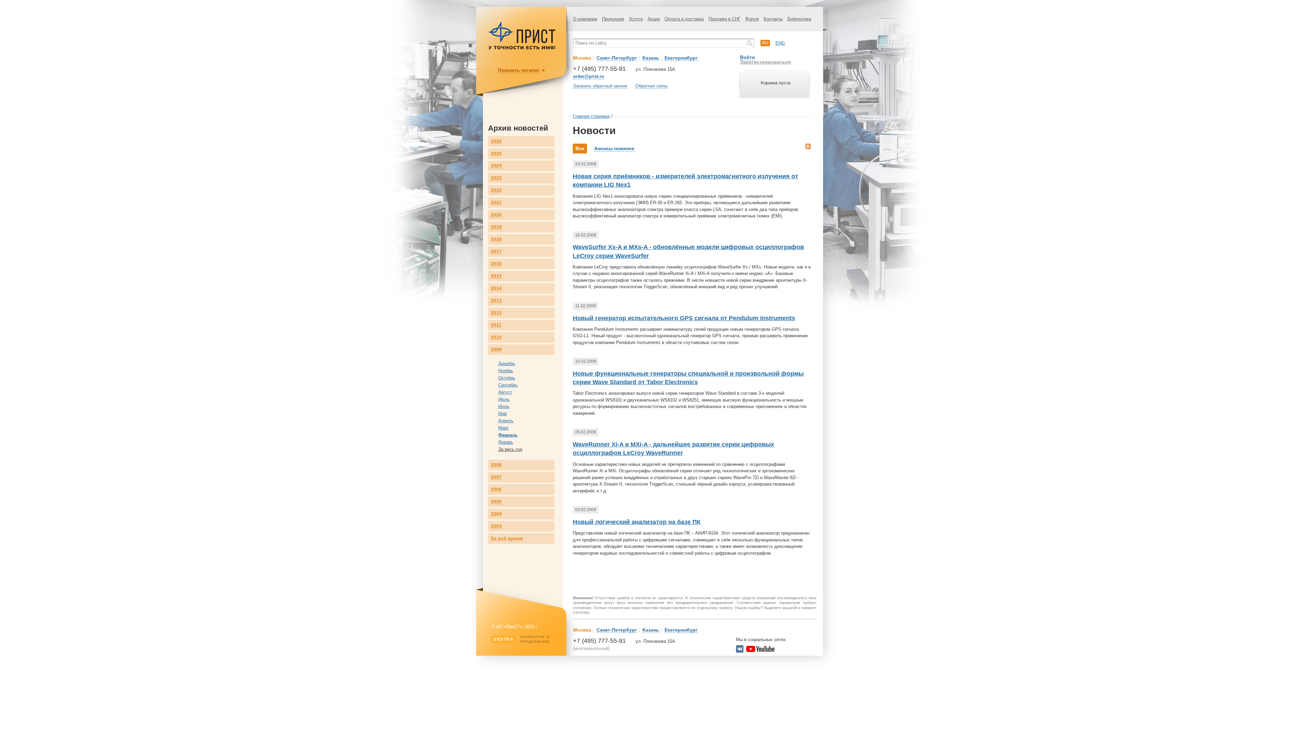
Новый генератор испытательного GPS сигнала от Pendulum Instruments (684, 318)
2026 (496, 141)
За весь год (510, 449)
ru (765, 43)
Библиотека (799, 18)
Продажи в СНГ (724, 18)
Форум (752, 18)
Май (502, 413)
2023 (496, 178)
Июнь (503, 406)
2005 (496, 501)
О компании (585, 18)
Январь (505, 442)
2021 (496, 202)
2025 (496, 153)
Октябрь (506, 377)
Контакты (773, 18)
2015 (496, 276)
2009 (496, 349)
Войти (747, 57)
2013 (496, 300)
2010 (496, 337)
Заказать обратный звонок (600, 85)
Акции (654, 18)
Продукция (613, 18)
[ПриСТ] (522, 48)
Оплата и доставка (684, 18)
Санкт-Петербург (617, 58)
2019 (496, 227)
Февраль (508, 435)
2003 (496, 526)
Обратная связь (651, 85)
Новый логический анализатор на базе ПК (637, 522)
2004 (496, 514)
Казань (650, 58)
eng (780, 43)
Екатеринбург (681, 58)
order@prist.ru (588, 76)
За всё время (507, 538)
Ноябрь (505, 370)
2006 (496, 489)
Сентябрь (508, 385)
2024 (496, 165)
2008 (496, 465)
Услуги (636, 18)
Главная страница (591, 116)
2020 (496, 214)
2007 (496, 477)
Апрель (506, 420)
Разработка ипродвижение (521, 639)
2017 (496, 251)
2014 (496, 288)
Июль (504, 399)
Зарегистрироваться (765, 62)
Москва (582, 58)
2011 (496, 325)
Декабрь (506, 363)
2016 (496, 263)
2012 (496, 312)
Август (505, 392)
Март (503, 427)
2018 (496, 239)
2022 (496, 190)
